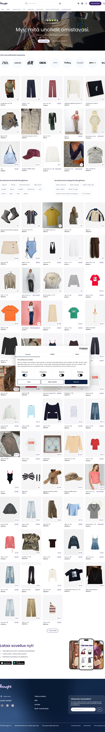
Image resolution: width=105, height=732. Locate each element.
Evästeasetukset (76, 725)
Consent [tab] (27, 354)
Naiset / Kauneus (61, 185)
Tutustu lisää (52, 630)
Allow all (76, 382)
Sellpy (36, 589)
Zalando (100, 136)
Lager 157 (4, 185)
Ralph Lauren (37, 185)
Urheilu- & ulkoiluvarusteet (52, 9)
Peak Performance (24, 185)
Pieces (3, 193)
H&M (37, 262)
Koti (24, 9)
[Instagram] (2, 705)
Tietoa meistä (40, 696)
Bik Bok (12, 189)
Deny (28, 382)
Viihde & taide (39, 9)
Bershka (4, 189)
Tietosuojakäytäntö (99, 725)
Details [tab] (53, 354)
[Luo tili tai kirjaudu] (86, 3)
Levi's (40, 189)
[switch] (43, 375)
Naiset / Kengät (74, 185)
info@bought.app (33, 726)
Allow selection (52, 382)
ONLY (18, 193)
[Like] (17, 99)
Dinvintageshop (34, 328)
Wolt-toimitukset (41, 708)
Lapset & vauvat (17, 9)
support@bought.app (52, 726)
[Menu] (82, 3)
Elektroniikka (31, 9)
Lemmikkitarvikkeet (66, 9)
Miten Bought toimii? (58, 41)
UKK (35, 700)
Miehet (8, 9)
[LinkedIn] (7, 705)
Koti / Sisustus (86, 193)
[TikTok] (12, 705)
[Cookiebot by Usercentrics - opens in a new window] (80, 349)
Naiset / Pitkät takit (88, 185)
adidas (25, 193)
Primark (13, 185)
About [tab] (77, 354)
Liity (99, 709)
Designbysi (78, 169)
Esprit (11, 193)
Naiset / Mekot (60, 189)
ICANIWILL (20, 189)
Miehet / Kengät (73, 189)
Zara (58, 103)
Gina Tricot (35, 295)
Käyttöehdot (87, 725)
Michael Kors (31, 189)
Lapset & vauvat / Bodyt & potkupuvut (67, 193)
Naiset (2, 9)
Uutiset (37, 704)
